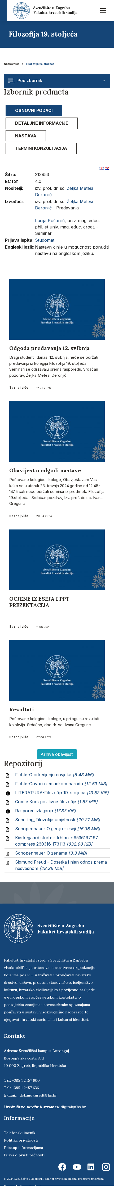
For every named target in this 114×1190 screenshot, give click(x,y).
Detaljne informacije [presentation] (41, 123)
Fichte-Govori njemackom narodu (61, 783)
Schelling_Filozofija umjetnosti (57, 819)
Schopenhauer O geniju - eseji (57, 828)
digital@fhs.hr (73, 1106)
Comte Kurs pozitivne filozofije (56, 801)
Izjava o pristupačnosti (24, 1155)
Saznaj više (18, 387)
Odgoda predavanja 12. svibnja (49, 348)
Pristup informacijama (23, 1147)
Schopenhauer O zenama (51, 853)
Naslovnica (11, 63)
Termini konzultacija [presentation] (41, 148)
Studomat (44, 240)
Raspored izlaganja (45, 810)
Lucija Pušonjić (50, 220)
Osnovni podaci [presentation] (33, 110)
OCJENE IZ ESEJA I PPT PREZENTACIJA (39, 601)
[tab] (34, 110)
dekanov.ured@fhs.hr (38, 1095)
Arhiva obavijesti (57, 754)
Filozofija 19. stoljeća (40, 63)
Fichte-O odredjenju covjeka (54, 774)
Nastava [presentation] (25, 135)
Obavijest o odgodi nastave (45, 470)
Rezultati (21, 709)
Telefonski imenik (19, 1132)
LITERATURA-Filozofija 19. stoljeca (62, 792)
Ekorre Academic (31, 1186)
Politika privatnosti (21, 1140)
